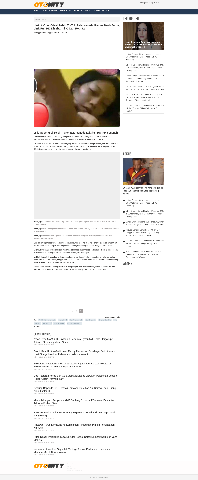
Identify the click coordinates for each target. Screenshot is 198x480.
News (44, 11)
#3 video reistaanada (74, 323)
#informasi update (104, 320)
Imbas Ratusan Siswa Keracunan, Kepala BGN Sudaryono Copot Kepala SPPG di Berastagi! (143, 57)
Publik (97, 11)
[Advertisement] (77, 52)
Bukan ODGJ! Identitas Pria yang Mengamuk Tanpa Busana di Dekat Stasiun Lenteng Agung (143, 191)
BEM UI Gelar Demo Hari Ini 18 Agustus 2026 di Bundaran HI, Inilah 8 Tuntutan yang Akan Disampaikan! (145, 68)
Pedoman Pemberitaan (74, 470)
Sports (88, 11)
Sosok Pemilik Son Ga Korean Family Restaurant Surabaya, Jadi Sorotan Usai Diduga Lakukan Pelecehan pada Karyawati (74, 353)
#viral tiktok (47, 323)
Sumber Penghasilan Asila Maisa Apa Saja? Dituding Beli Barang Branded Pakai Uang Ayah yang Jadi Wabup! (144, 254)
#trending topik (90, 320)
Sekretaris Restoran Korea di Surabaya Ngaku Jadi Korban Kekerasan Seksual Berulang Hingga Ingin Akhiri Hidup (72, 365)
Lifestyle (106, 11)
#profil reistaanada (76, 320)
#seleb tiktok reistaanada (47, 320)
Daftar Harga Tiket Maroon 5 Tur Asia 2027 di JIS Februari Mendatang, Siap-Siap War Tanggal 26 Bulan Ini (145, 79)
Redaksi (70, 464)
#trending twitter (59, 323)
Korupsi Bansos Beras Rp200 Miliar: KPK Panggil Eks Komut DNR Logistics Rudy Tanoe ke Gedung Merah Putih (143, 233)
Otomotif (78, 11)
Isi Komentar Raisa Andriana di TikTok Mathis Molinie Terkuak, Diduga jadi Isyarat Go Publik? (145, 108)
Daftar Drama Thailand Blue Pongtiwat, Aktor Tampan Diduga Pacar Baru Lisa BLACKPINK (145, 87)
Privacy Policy (71, 468)
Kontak (69, 466)
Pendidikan (65, 11)
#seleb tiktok (62, 320)
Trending (53, 11)
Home (36, 11)
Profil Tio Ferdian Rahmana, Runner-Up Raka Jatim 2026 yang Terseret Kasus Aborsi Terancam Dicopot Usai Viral (144, 97)
